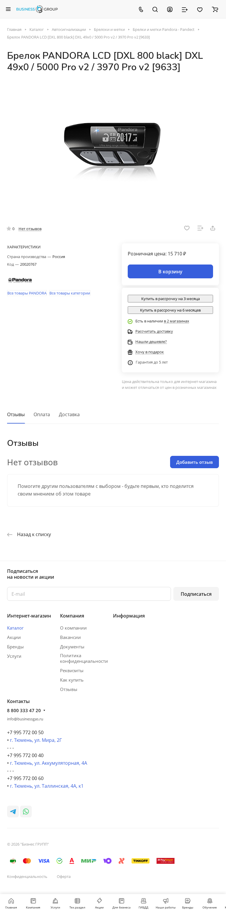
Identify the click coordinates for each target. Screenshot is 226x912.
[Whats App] (26, 811)
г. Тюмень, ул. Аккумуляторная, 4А (48, 763)
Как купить (72, 680)
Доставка (69, 414)
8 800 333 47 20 (24, 710)
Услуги (14, 656)
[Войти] (169, 9)
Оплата (42, 414)
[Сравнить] (200, 228)
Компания (72, 616)
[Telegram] (13, 811)
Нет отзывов (30, 228)
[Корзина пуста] (215, 9)
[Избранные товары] (199, 9)
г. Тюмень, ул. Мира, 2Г (36, 740)
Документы (72, 647)
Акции (14, 637)
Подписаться (196, 594)
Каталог (15, 628)
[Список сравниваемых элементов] (185, 9)
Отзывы (16, 414)
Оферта (64, 876)
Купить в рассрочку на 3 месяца (170, 298)
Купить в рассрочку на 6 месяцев (170, 310)
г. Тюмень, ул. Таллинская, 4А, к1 (47, 786)
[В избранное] (187, 228)
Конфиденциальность (27, 876)
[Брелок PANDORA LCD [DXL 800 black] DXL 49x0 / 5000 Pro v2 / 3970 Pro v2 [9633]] (113, 145)
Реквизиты (72, 670)
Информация (129, 616)
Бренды (15, 647)
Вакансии (70, 637)
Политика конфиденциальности (84, 658)
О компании (73, 628)
